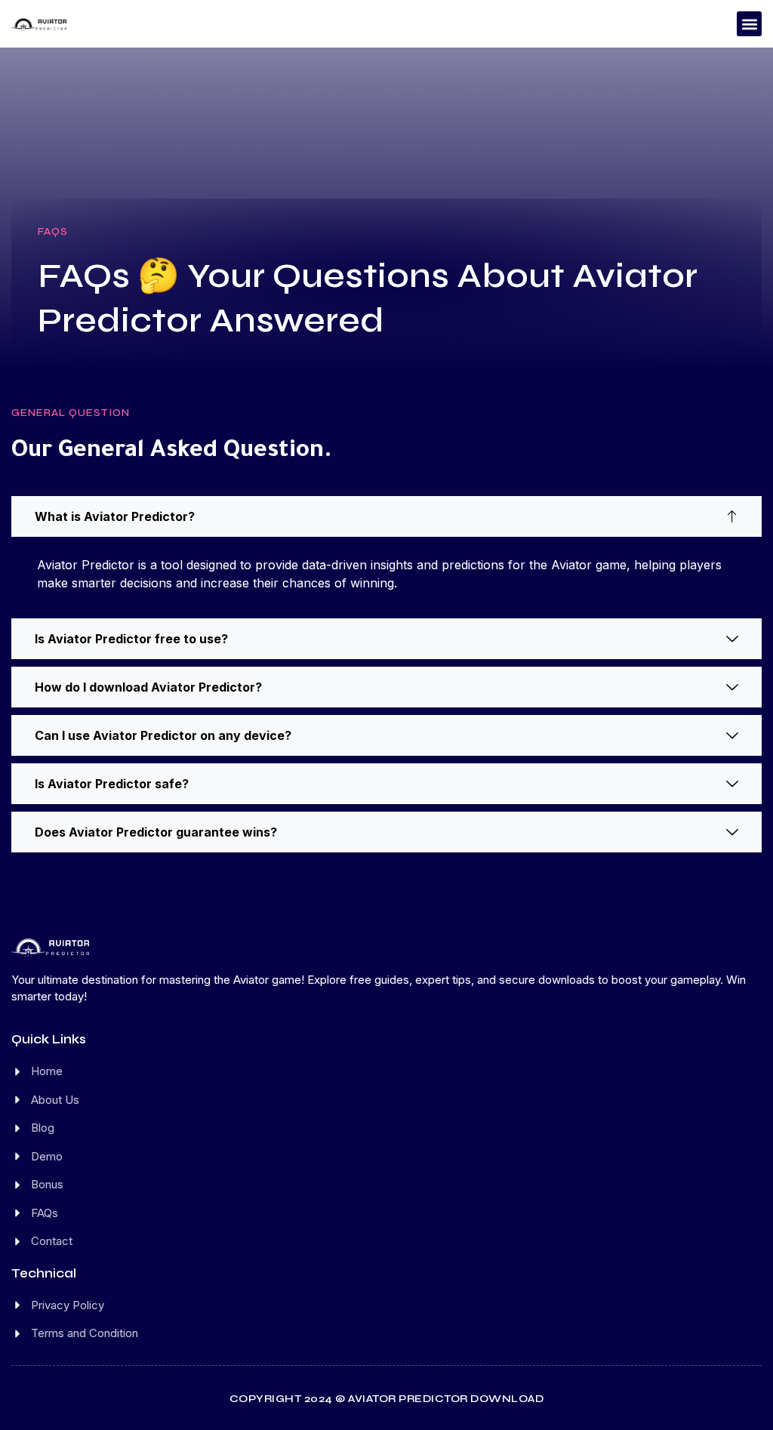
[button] (749, 23)
